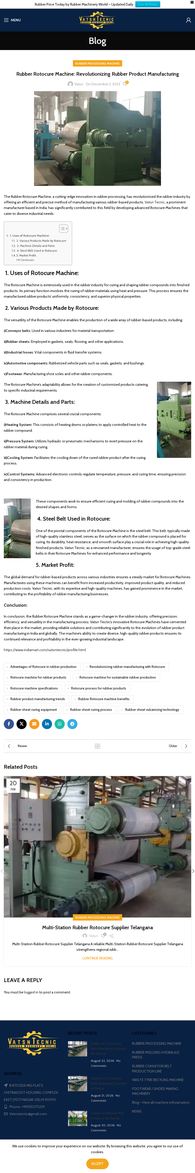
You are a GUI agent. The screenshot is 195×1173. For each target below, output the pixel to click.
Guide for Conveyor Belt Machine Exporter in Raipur (109, 1083)
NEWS (137, 1111)
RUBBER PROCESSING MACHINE (97, 63)
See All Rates (148, 4)
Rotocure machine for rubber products (38, 677)
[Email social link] (34, 724)
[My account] (189, 20)
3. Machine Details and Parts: (35, 246)
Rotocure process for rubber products (98, 688)
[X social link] (22, 724)
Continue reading (97, 958)
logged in (31, 992)
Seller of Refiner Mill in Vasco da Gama (107, 1115)
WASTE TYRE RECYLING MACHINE (158, 1080)
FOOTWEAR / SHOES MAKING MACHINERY (155, 1091)
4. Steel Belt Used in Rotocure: (37, 250)
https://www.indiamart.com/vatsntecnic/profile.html (45, 650)
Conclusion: (27, 260)
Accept (97, 1164)
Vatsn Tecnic (155, 202)
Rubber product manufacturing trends (37, 699)
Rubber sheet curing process (91, 710)
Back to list (97, 746)
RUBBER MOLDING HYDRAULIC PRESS (156, 1055)
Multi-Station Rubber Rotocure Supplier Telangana (97, 927)
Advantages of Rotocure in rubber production (43, 667)
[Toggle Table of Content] (61, 228)
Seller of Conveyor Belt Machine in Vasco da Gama (108, 1048)
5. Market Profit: (26, 255)
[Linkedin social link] (47, 724)
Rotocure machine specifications (34, 688)
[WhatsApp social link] (60, 724)
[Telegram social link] (72, 724)
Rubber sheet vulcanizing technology (152, 710)
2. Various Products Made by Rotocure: (41, 241)
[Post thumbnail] (77, 1054)
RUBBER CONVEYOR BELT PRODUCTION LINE (152, 1068)
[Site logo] (97, 19)
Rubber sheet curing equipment (33, 710)
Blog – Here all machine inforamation (161, 1102)
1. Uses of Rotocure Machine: (29, 235)
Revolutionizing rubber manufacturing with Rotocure (127, 667)
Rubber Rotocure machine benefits (103, 699)
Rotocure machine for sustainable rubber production (117, 677)
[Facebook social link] (9, 724)
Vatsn (78, 84)
